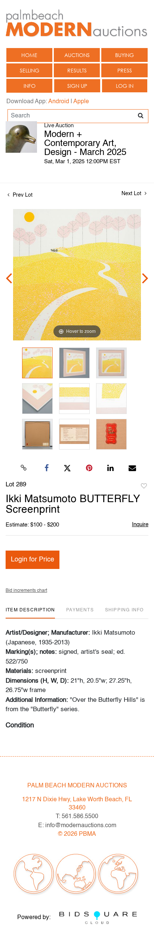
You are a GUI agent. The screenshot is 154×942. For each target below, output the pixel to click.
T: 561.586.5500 (77, 817)
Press (124, 70)
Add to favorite (143, 486)
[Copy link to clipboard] (23, 468)
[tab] (30, 613)
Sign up (77, 86)
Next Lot (132, 193)
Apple (81, 102)
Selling (29, 70)
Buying (124, 55)
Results (77, 70)
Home (29, 55)
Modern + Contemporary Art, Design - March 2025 (85, 143)
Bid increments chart (26, 590)
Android (58, 102)
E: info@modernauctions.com (77, 826)
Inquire (140, 524)
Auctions (77, 55)
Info (30, 86)
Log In (124, 86)
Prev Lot (22, 195)
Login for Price (32, 559)
